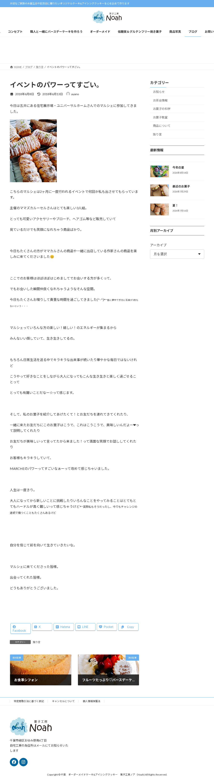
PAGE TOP (204, 755)
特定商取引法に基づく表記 (29, 701)
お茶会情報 (160, 100)
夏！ (175, 205)
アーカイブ (158, 245)
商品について (162, 125)
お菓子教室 (160, 117)
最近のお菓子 (181, 186)
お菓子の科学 (162, 108)
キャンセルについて (63, 701)
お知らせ (159, 92)
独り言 (36, 642)
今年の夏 (178, 167)
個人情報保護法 (91, 701)
